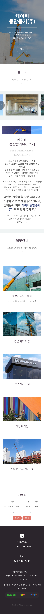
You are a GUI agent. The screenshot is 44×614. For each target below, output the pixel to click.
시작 (22, 49)
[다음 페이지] (26, 513)
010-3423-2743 (24, 38)
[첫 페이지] (13, 513)
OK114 (15, 605)
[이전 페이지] (18, 513)
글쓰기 (27, 518)
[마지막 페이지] (30, 513)
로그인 (17, 518)
